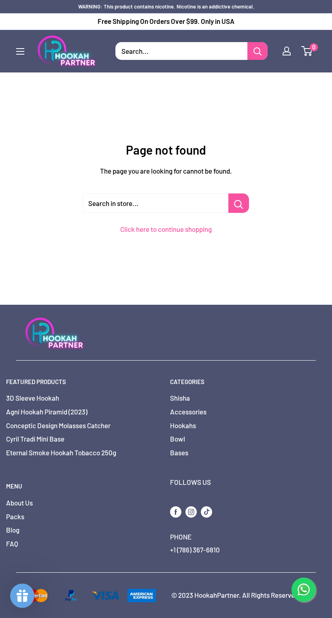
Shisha (180, 398)
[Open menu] (20, 51)
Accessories (188, 412)
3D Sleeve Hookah (32, 398)
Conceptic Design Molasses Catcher (58, 425)
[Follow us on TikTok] (206, 511)
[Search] (257, 51)
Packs (15, 516)
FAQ (12, 543)
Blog (12, 530)
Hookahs (183, 425)
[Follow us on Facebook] (175, 511)
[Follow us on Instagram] (191, 511)
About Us (19, 503)
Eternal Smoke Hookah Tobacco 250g (61, 452)
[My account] (287, 51)
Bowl (177, 439)
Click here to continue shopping (166, 229)
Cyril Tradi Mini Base (35, 439)
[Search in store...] (238, 203)
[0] (307, 51)
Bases (179, 452)
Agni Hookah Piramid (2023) (46, 412)
